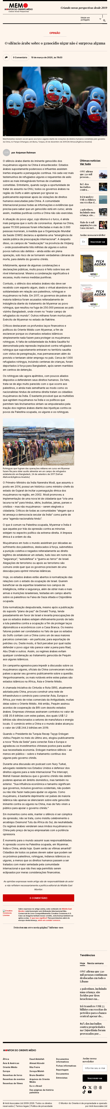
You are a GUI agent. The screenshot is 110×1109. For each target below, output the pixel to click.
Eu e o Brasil (36, 1086)
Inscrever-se (98, 241)
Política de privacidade (42, 1106)
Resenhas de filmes (13, 1083)
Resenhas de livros (12, 1075)
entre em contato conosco (49, 920)
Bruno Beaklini (37, 1075)
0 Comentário (20, 57)
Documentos (62, 1074)
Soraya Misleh (37, 1071)
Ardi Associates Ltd (98, 1106)
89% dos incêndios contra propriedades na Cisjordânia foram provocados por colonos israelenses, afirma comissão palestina (87, 187)
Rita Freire (35, 1067)
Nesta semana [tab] (95, 963)
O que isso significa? (38, 918)
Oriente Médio (10, 1067)
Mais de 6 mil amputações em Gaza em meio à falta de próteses (88, 225)
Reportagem (62, 1070)
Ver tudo (85, 163)
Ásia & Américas (11, 1063)
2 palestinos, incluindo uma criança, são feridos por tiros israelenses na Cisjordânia (87, 212)
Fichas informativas (66, 1066)
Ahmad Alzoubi (37, 1063)
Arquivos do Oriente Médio (40, 1080)
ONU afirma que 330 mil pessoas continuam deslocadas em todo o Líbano (88, 174)
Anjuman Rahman (26, 152)
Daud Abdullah (37, 1059)
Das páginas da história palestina (42, 1091)
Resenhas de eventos (14, 1079)
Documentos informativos (62, 1060)
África (6, 1059)
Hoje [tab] (82, 963)
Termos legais (22, 1106)
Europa (6, 1071)
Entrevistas (61, 1078)
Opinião (54, 32)
